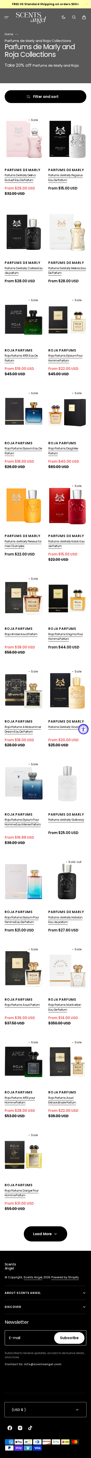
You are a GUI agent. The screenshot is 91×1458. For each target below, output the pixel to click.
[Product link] (24, 155)
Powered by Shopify (65, 1277)
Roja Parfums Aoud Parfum (22, 1005)
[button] (6, 17)
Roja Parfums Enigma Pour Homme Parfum (65, 636)
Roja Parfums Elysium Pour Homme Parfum (65, 358)
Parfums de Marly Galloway (66, 820)
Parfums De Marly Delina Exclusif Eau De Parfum (20, 177)
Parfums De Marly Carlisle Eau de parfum (24, 270)
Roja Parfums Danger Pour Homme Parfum (21, 1193)
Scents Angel (33, 1277)
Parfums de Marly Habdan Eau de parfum (65, 919)
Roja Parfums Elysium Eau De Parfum (23, 450)
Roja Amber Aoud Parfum (21, 634)
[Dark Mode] (63, 17)
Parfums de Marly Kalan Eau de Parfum (66, 543)
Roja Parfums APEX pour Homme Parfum (20, 1100)
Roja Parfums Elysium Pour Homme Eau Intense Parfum (23, 822)
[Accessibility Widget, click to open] (83, 729)
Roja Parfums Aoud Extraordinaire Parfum (62, 1100)
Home (9, 34)
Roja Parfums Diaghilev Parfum (63, 450)
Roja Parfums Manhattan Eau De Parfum (64, 1007)
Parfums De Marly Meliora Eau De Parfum (67, 270)
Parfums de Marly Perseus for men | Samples (23, 543)
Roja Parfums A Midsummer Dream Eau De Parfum (23, 729)
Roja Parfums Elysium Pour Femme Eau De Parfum (22, 919)
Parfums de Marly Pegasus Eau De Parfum (65, 177)
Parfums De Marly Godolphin (66, 727)
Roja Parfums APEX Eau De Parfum (21, 358)
